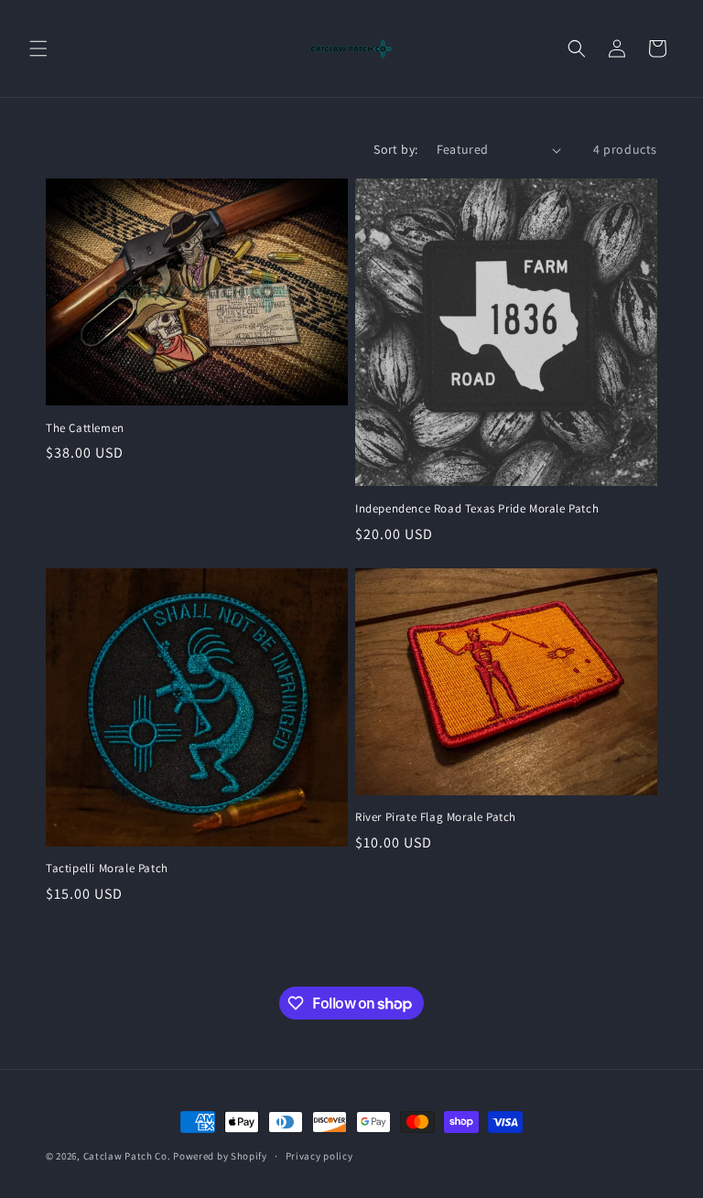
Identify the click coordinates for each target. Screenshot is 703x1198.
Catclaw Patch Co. (127, 1155)
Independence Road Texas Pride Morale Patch (477, 509)
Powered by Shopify (220, 1155)
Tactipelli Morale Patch (107, 868)
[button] (38, 48)
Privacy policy (319, 1155)
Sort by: (395, 149)
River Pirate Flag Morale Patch (435, 817)
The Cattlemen (85, 428)
